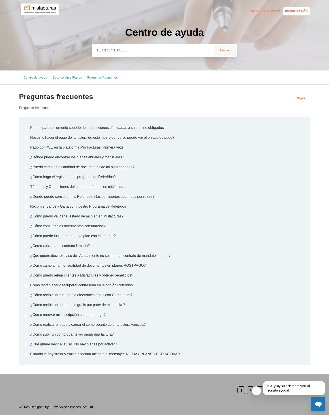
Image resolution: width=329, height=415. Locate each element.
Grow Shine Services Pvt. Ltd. (72, 407)
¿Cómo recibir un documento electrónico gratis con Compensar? (81, 295)
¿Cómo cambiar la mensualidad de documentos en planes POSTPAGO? (88, 265)
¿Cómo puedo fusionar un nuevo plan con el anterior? (73, 236)
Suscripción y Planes (67, 77)
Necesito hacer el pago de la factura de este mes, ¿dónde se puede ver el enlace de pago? (102, 137)
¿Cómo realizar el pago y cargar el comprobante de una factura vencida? (88, 324)
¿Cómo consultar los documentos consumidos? (68, 226)
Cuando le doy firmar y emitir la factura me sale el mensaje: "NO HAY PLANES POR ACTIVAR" (106, 354)
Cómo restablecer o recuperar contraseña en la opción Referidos (81, 285)
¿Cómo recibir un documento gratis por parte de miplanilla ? (77, 305)
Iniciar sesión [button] (296, 11)
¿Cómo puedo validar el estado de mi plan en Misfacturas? (77, 216)
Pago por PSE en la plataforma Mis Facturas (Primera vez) (76, 147)
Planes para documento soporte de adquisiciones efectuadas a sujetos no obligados (97, 128)
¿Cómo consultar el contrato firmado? (60, 246)
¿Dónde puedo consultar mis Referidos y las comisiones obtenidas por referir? (92, 196)
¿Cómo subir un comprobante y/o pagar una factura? (72, 334)
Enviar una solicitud (264, 11)
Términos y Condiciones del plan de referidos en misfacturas (78, 187)
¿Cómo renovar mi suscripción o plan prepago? (68, 315)
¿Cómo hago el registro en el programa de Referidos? (73, 177)
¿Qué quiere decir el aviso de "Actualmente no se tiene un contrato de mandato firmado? (100, 256)
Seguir (301, 98)
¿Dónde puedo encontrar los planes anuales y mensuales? (77, 157)
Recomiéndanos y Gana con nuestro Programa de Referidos (78, 206)
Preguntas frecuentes (102, 77)
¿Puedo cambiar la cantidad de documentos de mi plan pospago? (82, 167)
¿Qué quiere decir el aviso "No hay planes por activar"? (74, 344)
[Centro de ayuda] (42, 17)
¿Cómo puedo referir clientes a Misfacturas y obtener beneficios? (81, 275)
